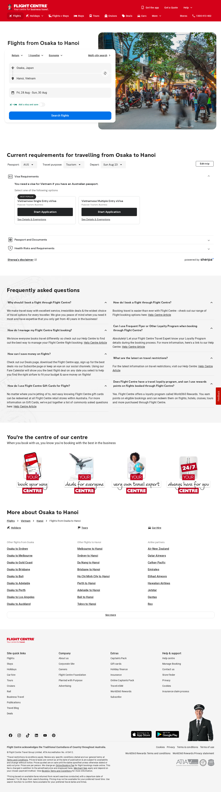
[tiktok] (27, 735)
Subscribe (115, 697)
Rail (9, 691)
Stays (81, 15)
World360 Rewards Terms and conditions (147, 753)
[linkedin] (36, 735)
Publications (14, 702)
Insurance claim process (175, 691)
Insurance (116, 674)
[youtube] (45, 735)
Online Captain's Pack (122, 680)
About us (64, 658)
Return (15, 55)
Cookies (166, 685)
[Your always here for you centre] (188, 474)
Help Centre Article (95, 342)
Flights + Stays (60, 15)
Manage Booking (171, 663)
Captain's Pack (118, 658)
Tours (96, 15)
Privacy (166, 680)
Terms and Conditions (17, 760)
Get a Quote (171, 7)
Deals (129, 15)
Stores (183, 15)
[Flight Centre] (21, 640)
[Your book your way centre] (32, 474)
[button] (111, 615)
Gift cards (115, 663)
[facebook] (10, 735)
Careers (63, 669)
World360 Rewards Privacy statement (193, 753)
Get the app (152, 7)
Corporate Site (67, 663)
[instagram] (19, 735)
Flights (17, 15)
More (155, 15)
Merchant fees (80, 768)
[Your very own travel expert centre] (136, 474)
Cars (143, 15)
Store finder (168, 674)
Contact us (168, 669)
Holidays (35, 15)
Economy (54, 55)
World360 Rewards (120, 691)
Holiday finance (119, 669)
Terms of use (207, 747)
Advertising (65, 685)
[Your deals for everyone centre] (84, 474)
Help (186, 7)
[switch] (41, 105)
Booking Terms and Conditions (57, 771)
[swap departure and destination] (105, 73)
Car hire (11, 674)
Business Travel (15, 697)
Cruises (112, 15)
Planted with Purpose (70, 680)
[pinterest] (53, 735)
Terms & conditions (187, 747)
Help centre (168, 658)
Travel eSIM (116, 685)
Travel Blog (13, 708)
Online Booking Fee (65, 765)
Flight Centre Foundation (72, 674)
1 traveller (34, 55)
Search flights (60, 115)
